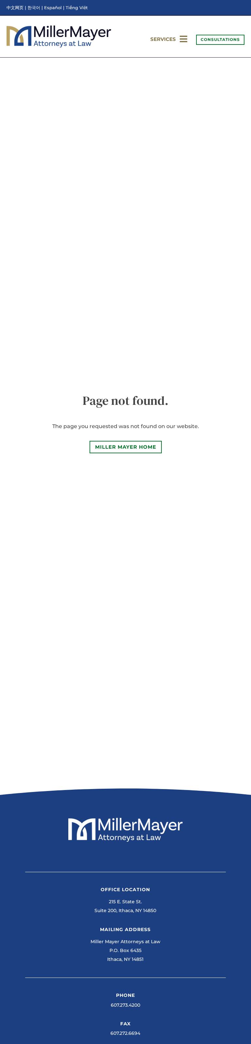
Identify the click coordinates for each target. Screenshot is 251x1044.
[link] (59, 46)
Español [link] (53, 8)
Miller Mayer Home (125, 447)
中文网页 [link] (15, 8)
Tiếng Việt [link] (77, 8)
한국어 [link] (33, 8)
